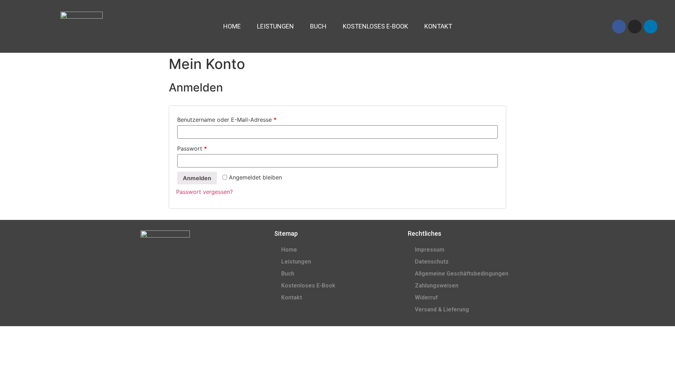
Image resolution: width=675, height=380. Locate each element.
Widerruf (426, 297)
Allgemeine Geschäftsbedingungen (461, 273)
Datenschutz (432, 261)
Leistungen (275, 26)
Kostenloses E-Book (375, 26)
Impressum (429, 249)
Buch (318, 26)
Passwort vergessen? (204, 191)
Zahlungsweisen (436, 285)
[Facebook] (619, 26)
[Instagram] (635, 26)
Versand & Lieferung (442, 309)
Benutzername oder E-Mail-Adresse (227, 119)
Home (232, 26)
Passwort (192, 148)
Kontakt (438, 26)
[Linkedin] (650, 26)
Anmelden (197, 178)
